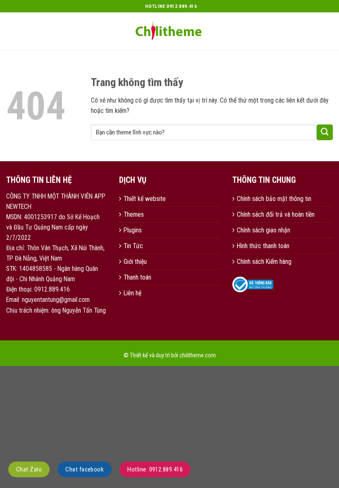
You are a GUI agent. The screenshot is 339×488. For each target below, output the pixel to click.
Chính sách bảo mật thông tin (274, 199)
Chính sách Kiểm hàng (264, 262)
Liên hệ (132, 293)
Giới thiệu (135, 262)
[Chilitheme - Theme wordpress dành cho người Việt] (169, 31)
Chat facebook (84, 469)
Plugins (133, 230)
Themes (134, 214)
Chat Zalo (29, 469)
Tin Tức (133, 246)
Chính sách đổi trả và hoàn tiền (276, 214)
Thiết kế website (145, 199)
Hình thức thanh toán (263, 246)
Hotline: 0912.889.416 (155, 469)
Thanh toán (137, 277)
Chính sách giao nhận (263, 230)
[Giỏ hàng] (329, 30)
